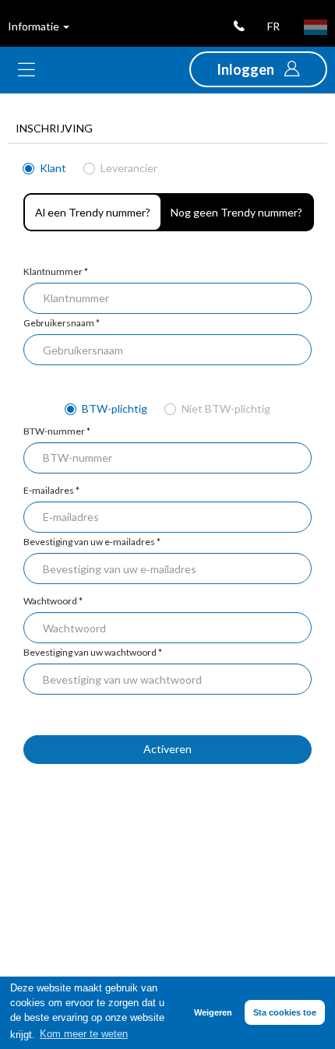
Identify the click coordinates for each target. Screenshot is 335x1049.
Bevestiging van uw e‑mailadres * (91, 541)
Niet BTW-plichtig (224, 408)
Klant (51, 167)
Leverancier (127, 167)
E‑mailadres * (51, 490)
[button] (258, 69)
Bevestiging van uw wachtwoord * (92, 652)
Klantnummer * (55, 271)
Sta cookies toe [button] (284, 1012)
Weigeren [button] (213, 1012)
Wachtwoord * (53, 601)
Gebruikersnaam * (61, 323)
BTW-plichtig (113, 408)
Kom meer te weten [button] (84, 1034)
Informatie (35, 26)
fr (273, 26)
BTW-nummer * (56, 431)
